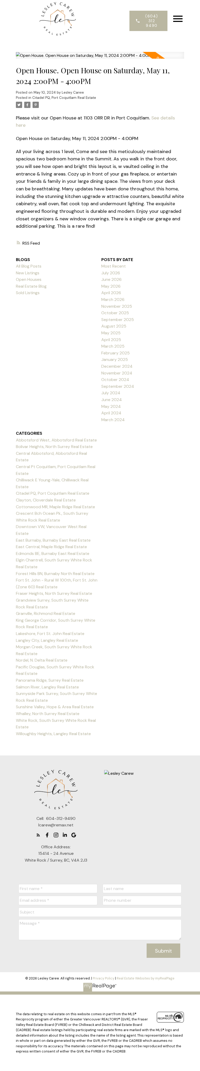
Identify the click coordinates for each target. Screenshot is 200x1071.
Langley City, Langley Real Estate (47, 640)
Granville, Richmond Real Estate (45, 613)
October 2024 (115, 379)
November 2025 (116, 306)
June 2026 (111, 279)
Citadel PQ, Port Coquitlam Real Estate (64, 97)
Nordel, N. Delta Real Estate (41, 660)
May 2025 (111, 333)
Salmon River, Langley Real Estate (47, 687)
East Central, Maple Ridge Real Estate (51, 546)
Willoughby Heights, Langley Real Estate (53, 733)
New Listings (27, 273)
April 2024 (111, 413)
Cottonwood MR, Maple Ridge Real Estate (55, 507)
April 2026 (111, 292)
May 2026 (111, 286)
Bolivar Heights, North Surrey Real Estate (54, 446)
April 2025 (111, 339)
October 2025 (115, 313)
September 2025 (117, 319)
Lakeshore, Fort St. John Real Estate (50, 633)
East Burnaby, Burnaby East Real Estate (53, 540)
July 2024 (110, 393)
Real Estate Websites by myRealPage (145, 978)
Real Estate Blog (31, 286)
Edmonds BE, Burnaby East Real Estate (52, 553)
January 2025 (114, 359)
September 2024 (117, 386)
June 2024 (111, 399)
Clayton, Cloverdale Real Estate (46, 500)
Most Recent (113, 266)
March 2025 (112, 346)
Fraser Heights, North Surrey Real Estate (54, 593)
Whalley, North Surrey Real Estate (47, 713)
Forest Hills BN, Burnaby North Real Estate (55, 573)
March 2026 (112, 299)
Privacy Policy (103, 978)
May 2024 (111, 406)
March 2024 (113, 419)
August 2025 (113, 326)
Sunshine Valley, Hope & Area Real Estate (55, 707)
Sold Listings (28, 292)
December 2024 (117, 366)
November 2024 (116, 373)
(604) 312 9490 (151, 21)
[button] (148, 21)
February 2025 (115, 353)
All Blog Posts (28, 266)
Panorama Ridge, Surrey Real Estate (50, 680)
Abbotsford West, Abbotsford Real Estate (56, 440)
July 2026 (110, 273)
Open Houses (28, 279)
